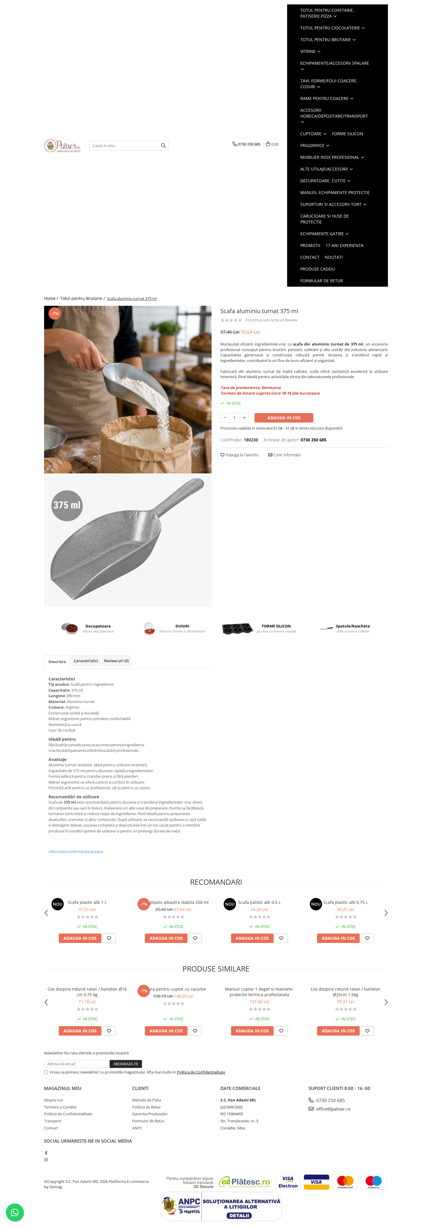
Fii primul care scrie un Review (271, 320)
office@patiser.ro (333, 1109)
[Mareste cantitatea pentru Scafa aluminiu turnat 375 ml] (244, 418)
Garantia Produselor (150, 1113)
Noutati (334, 257)
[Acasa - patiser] (62, 145)
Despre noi (53, 1100)
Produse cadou (317, 269)
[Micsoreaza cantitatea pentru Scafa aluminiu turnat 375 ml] (224, 418)
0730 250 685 (330, 1100)
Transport (52, 1121)
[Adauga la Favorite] (109, 938)
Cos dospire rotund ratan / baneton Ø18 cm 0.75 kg (87, 991)
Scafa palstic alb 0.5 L (259, 902)
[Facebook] (46, 1153)
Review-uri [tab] (116, 660)
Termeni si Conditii (60, 1107)
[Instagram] (46, 1159)
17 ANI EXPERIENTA (345, 245)
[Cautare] (163, 146)
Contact (309, 257)
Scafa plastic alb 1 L (87, 902)
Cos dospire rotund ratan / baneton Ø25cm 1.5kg (346, 991)
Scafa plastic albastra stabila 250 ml (173, 902)
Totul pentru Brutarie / (83, 298)
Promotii (310, 245)
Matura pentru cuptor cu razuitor (173, 989)
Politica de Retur (146, 1107)
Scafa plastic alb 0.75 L (345, 902)
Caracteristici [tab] (86, 660)
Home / (51, 298)
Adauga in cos (284, 417)
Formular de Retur (321, 280)
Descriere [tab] (57, 661)
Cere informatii (286, 455)
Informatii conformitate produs (75, 851)
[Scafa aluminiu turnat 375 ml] (128, 389)
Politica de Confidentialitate (201, 1072)
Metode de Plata (146, 1100)
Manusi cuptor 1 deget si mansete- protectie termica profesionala (259, 991)
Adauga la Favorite (242, 455)
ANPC (137, 1128)
